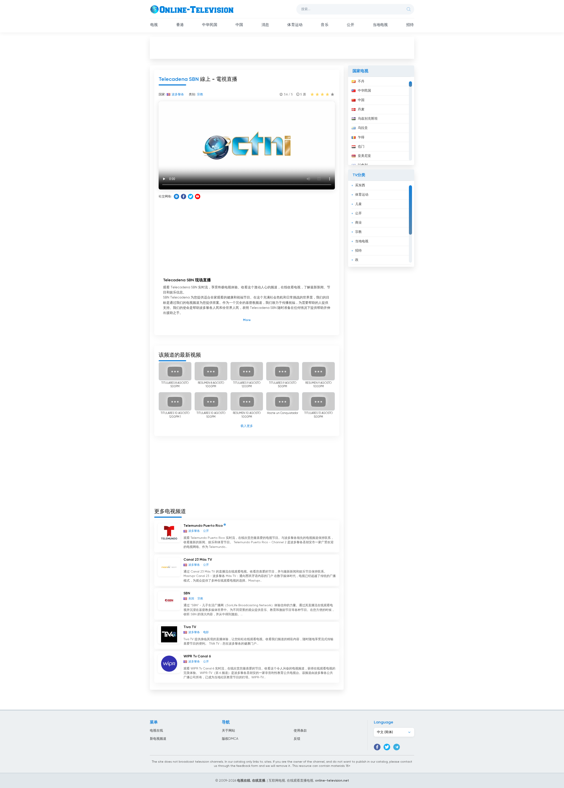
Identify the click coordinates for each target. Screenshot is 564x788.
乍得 (361, 137)
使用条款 (300, 730)
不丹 (361, 81)
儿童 (358, 204)
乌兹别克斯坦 (368, 118)
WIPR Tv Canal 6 (197, 656)
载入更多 (247, 426)
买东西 (360, 185)
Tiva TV (190, 627)
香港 (180, 25)
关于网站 (228, 730)
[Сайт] (176, 196)
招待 (410, 25)
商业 (358, 222)
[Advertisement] (282, 47)
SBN (187, 593)
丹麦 (361, 109)
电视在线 (156, 730)
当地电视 (380, 25)
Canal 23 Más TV (198, 560)
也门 (361, 146)
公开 (350, 25)
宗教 (358, 232)
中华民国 (209, 25)
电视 (154, 25)
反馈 (297, 738)
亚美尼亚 (364, 156)
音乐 (324, 25)
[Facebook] (183, 196)
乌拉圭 (363, 128)
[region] (381, 121)
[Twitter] (190, 196)
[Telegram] (396, 747)
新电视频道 (158, 738)
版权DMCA (230, 738)
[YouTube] (197, 196)
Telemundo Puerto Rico (203, 526)
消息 (265, 25)
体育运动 (294, 25)
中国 (239, 25)
